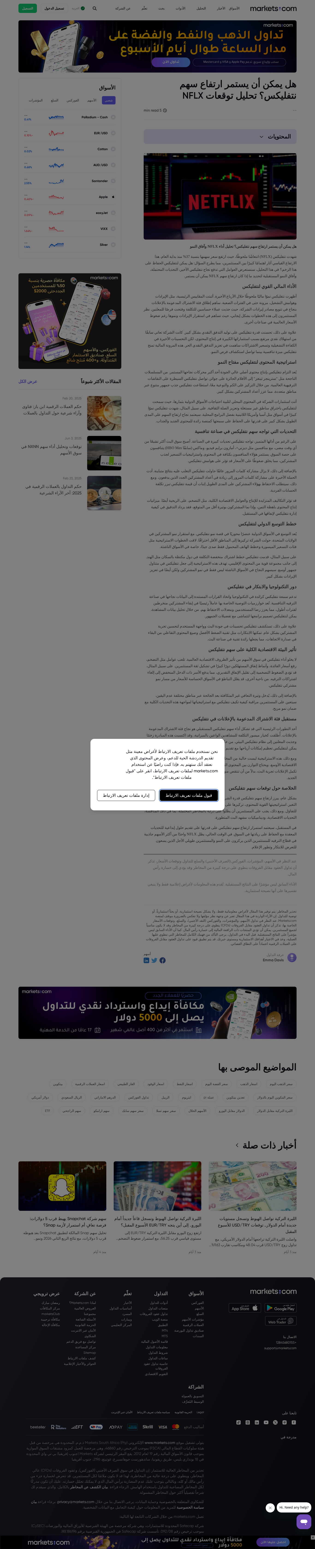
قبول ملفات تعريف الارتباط (189, 795)
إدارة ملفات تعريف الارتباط (126, 795)
